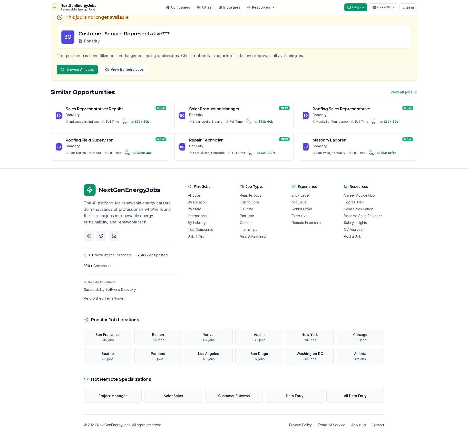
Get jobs (358, 7)
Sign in (408, 7)
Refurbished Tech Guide (103, 298)
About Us (358, 425)
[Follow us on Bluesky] (89, 236)
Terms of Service (331, 425)
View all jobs (401, 92)
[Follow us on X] (101, 236)
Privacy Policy (300, 425)
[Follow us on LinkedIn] (114, 236)
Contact (378, 425)
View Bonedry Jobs (127, 69)
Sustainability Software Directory (110, 289)
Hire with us (385, 7)
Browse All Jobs (80, 69)
